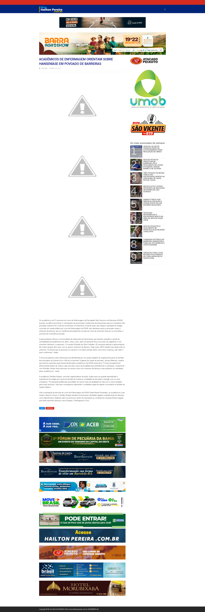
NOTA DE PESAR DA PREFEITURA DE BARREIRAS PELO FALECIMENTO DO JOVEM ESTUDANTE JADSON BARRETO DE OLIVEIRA (153, 164)
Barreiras (50, 408)
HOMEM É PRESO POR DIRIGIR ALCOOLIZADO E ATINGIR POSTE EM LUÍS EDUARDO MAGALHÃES (152, 202)
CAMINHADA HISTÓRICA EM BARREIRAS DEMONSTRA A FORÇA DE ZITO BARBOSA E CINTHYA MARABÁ (154, 242)
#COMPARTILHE (93, 609)
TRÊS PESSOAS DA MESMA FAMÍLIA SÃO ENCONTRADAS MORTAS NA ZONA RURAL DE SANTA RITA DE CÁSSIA (154, 176)
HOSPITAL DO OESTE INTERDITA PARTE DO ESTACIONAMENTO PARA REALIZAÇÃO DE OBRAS (152, 149)
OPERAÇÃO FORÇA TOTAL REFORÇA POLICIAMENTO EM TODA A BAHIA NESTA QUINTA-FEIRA (153, 255)
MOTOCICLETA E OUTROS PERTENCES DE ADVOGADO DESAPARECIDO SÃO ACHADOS (154, 189)
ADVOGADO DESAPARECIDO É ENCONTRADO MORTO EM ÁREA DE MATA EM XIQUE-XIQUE (153, 216)
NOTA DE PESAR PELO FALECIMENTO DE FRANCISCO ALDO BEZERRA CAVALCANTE (154, 228)
